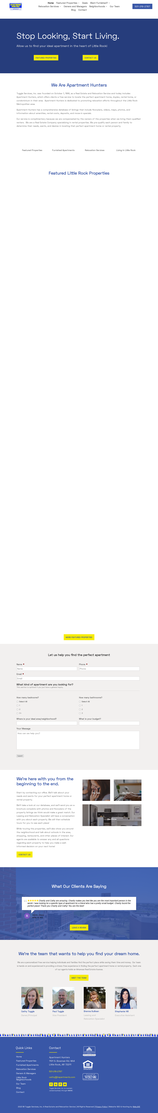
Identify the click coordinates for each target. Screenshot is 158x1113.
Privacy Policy (101, 1106)
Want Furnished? (99, 3)
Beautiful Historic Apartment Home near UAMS (42, 265)
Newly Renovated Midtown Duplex (36, 532)
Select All (23, 701)
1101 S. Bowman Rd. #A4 (62, 1060)
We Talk (96, 793)
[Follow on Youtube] (65, 1084)
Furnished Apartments (63, 150)
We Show (111, 819)
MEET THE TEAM (79, 978)
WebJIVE (136, 1106)
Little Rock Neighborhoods (23, 1078)
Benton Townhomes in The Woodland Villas (40, 621)
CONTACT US (90, 58)
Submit (20, 756)
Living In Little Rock (125, 150)
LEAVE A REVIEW (79, 927)
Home (51, 3)
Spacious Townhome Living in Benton (37, 354)
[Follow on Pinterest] (60, 1084)
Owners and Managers (75, 7)
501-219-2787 (142, 6)
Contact (82, 10)
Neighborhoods (97, 7)
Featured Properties (66, 3)
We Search (127, 793)
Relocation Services (48, 7)
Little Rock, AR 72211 (60, 1064)
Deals (85, 3)
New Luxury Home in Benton (33, 443)
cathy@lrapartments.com (62, 1077)
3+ (20, 713)
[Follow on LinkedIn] (55, 1084)
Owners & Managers (26, 1073)
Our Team (115, 7)
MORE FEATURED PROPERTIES (79, 637)
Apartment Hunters (59, 1057)
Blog (73, 10)
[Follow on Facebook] (51, 1084)
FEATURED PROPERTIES (46, 58)
